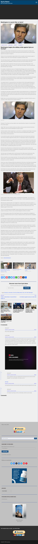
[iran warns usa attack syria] (18, 265)
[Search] (35, 438)
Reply (35, 329)
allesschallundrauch (7, 257)
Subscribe (5, 451)
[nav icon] (36, 2)
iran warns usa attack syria (17, 269)
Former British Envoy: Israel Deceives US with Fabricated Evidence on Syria (5, 270)
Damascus (6, 292)
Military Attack (19, 292)
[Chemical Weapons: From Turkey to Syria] (30, 265)
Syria (23, 292)
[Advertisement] (19, 12)
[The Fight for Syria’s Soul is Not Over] (6, 317)
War (27, 292)
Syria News (5, 2)
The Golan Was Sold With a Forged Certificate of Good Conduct (18, 311)
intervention (11, 292)
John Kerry (15, 292)
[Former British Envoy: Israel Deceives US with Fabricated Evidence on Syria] (6, 265)
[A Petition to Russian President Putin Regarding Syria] (31, 306)
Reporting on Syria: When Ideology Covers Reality (5, 311)
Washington (31, 292)
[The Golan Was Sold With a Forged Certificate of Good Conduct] (18, 306)
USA (25, 292)
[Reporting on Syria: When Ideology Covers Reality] (6, 306)
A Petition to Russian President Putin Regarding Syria (30, 311)
